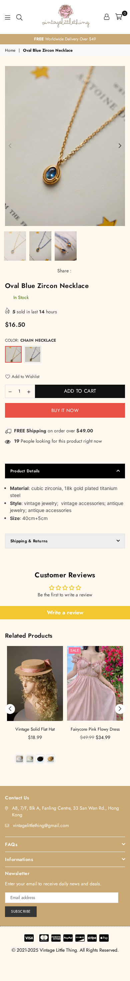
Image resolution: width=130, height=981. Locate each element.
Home (10, 50)
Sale (74, 650)
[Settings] (106, 17)
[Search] (19, 17)
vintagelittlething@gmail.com (41, 825)
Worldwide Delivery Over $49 (65, 39)
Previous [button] (10, 146)
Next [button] (120, 146)
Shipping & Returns (28, 541)
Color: (30, 340)
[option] (65, 39)
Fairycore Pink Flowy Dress (95, 729)
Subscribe (21, 911)
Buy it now (65, 410)
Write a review (65, 612)
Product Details (25, 471)
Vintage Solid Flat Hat (35, 729)
